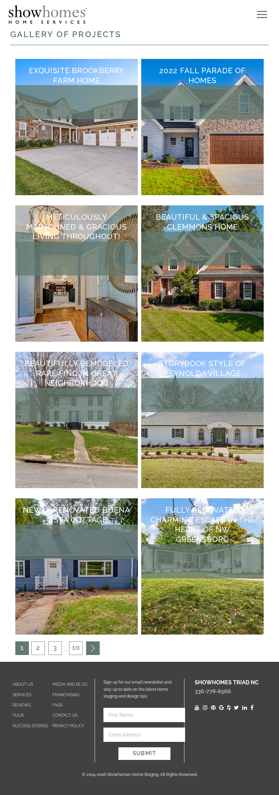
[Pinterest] (213, 707)
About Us (23, 684)
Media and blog (69, 684)
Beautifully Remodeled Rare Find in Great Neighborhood (76, 373)
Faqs (57, 705)
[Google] (221, 707)
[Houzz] (228, 707)
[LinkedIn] (244, 707)
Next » (93, 648)
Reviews (22, 705)
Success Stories (30, 725)
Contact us (65, 715)
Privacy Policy (68, 725)
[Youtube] (197, 707)
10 (76, 647)
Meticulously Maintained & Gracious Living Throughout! (76, 227)
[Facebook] (251, 707)
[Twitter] (236, 707)
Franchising (66, 694)
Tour (18, 715)
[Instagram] (205, 707)
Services (22, 694)
